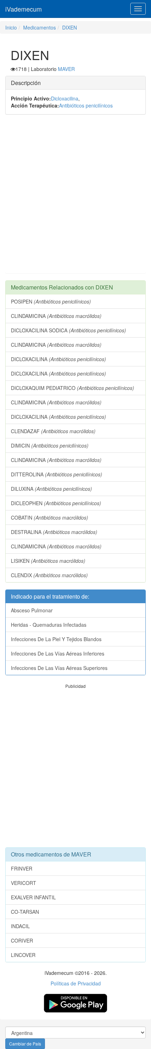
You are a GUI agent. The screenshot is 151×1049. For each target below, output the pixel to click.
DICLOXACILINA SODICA (68, 330)
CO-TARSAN (25, 911)
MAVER (66, 68)
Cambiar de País (25, 1044)
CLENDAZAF (53, 431)
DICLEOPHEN (56, 503)
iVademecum (23, 8)
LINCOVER (23, 954)
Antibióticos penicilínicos (86, 105)
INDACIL (20, 926)
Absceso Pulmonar (32, 610)
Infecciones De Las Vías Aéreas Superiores (59, 667)
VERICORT (23, 882)
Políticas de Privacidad (76, 983)
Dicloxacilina (64, 98)
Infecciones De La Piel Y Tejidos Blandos (56, 639)
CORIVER (22, 940)
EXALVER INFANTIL (33, 897)
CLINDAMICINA (56, 315)
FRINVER (21, 868)
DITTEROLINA (56, 474)
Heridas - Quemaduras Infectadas (48, 624)
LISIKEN (48, 560)
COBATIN (49, 517)
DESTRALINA (54, 531)
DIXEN (69, 27)
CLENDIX (49, 575)
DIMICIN (49, 445)
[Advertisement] (75, 197)
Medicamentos (39, 27)
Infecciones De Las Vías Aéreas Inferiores (57, 653)
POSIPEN (51, 301)
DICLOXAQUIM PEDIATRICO (72, 387)
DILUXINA (51, 488)
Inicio (11, 27)
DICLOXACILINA (58, 359)
